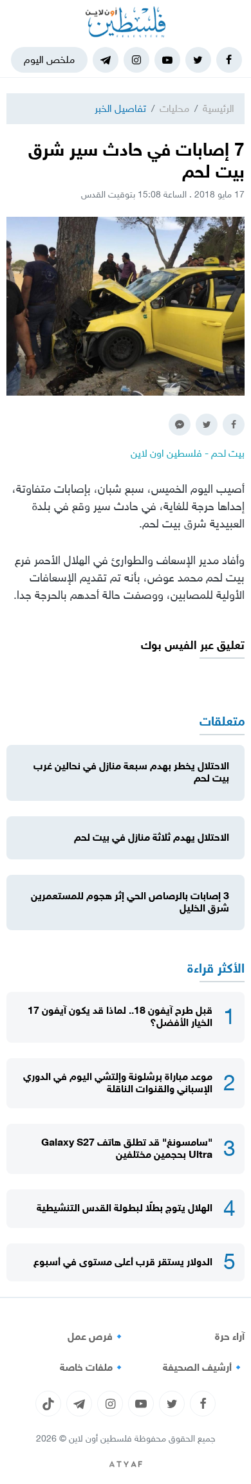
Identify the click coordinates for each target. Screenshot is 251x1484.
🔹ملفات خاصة (93, 1367)
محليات (174, 108)
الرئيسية (218, 108)
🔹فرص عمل (97, 1337)
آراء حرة (230, 1337)
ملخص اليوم (49, 59)
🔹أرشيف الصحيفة (204, 1367)
